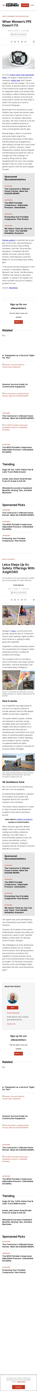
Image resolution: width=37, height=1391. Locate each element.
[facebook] (12, 42)
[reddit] (22, 42)
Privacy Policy (21, 1381)
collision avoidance (24, 819)
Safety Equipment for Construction (15, 16)
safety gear (15, 80)
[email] (25, 42)
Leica (13, 631)
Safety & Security (8, 559)
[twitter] (18, 42)
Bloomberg (13, 288)
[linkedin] (15, 42)
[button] (3, 5)
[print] (34, 42)
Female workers (8, 240)
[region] (18, 1383)
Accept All (18, 1387)
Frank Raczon (18, 585)
